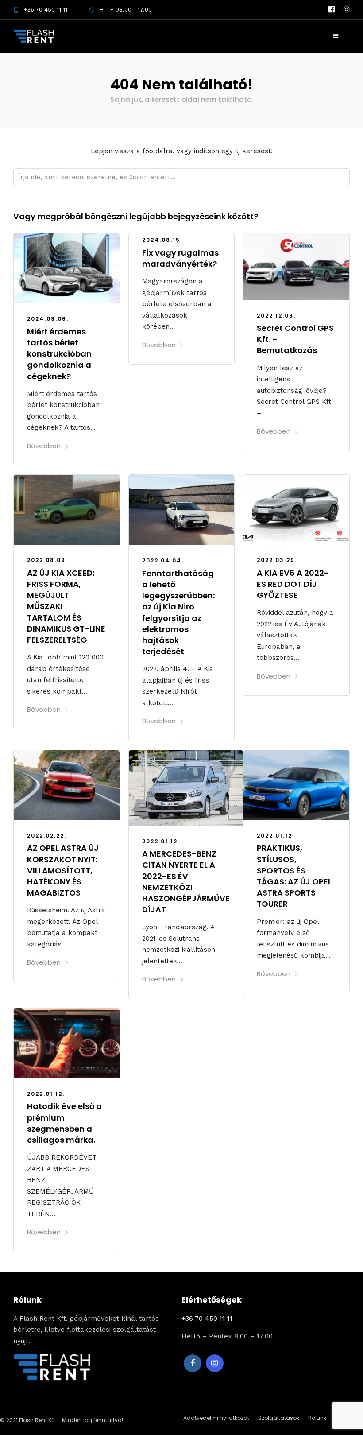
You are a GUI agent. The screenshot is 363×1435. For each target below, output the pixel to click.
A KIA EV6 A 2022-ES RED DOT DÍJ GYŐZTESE (293, 584)
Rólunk (317, 1418)
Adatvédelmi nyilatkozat (216, 1418)
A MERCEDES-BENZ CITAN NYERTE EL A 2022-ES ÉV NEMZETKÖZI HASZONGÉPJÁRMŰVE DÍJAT (186, 881)
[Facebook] (192, 1363)
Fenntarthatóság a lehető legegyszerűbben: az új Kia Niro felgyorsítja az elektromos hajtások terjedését (178, 612)
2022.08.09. (47, 560)
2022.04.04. (163, 560)
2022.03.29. (277, 560)
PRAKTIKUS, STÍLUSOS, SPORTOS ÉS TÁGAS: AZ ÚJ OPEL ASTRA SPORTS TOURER (294, 875)
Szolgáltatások (278, 1418)
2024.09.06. (48, 318)
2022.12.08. (276, 315)
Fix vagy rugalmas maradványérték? (180, 258)
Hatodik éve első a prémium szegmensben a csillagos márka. (64, 1123)
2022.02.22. (46, 835)
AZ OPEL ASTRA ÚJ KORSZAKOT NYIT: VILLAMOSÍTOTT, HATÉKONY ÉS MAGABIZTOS (63, 870)
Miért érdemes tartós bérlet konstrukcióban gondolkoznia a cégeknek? (59, 354)
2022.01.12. (161, 841)
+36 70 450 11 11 (45, 9)
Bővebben (44, 445)
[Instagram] (347, 9)
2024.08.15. (162, 240)
